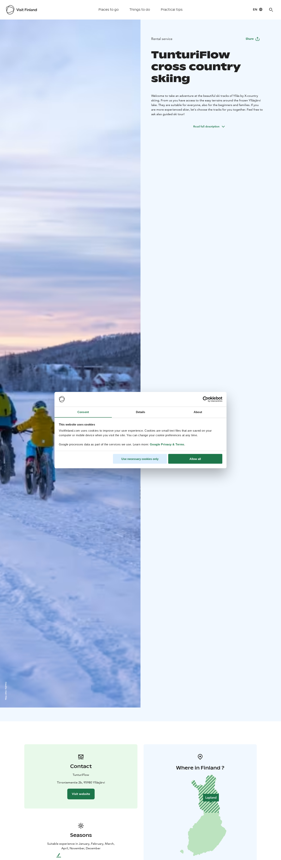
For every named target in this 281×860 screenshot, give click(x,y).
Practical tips (172, 10)
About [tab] (198, 411)
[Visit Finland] (21, 9)
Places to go (108, 10)
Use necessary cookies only (139, 458)
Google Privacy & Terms (167, 444)
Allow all (195, 458)
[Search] (271, 10)
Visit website (81, 794)
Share (250, 39)
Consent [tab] (83, 411)
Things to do (139, 10)
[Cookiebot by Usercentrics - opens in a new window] (205, 399)
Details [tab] (140, 411)
